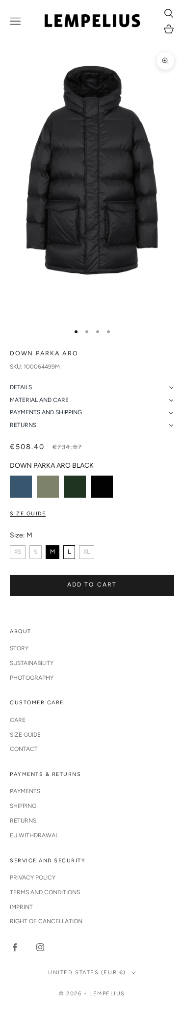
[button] (92, 388)
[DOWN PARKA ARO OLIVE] (48, 487)
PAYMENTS (25, 791)
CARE (18, 720)
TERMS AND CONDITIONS (45, 892)
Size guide (28, 513)
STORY (19, 648)
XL (86, 551)
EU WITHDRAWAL (34, 835)
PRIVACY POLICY (32, 877)
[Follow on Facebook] (15, 947)
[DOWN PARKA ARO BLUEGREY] (21, 487)
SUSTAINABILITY (31, 663)
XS (17, 551)
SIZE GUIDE (25, 734)
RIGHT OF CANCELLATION (46, 921)
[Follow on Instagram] (40, 947)
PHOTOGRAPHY (31, 677)
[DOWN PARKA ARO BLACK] (102, 487)
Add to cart (92, 584)
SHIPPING (23, 805)
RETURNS (23, 820)
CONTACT (24, 749)
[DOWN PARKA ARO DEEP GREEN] (75, 487)
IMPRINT (21, 907)
